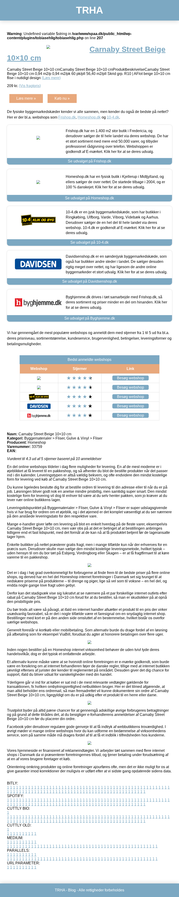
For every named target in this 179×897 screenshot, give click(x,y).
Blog (72, 890)
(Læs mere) (51, 78)
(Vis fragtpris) (30, 86)
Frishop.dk (67, 117)
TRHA (89, 10)
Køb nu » (62, 98)
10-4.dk (113, 117)
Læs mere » (26, 98)
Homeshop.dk (89, 117)
